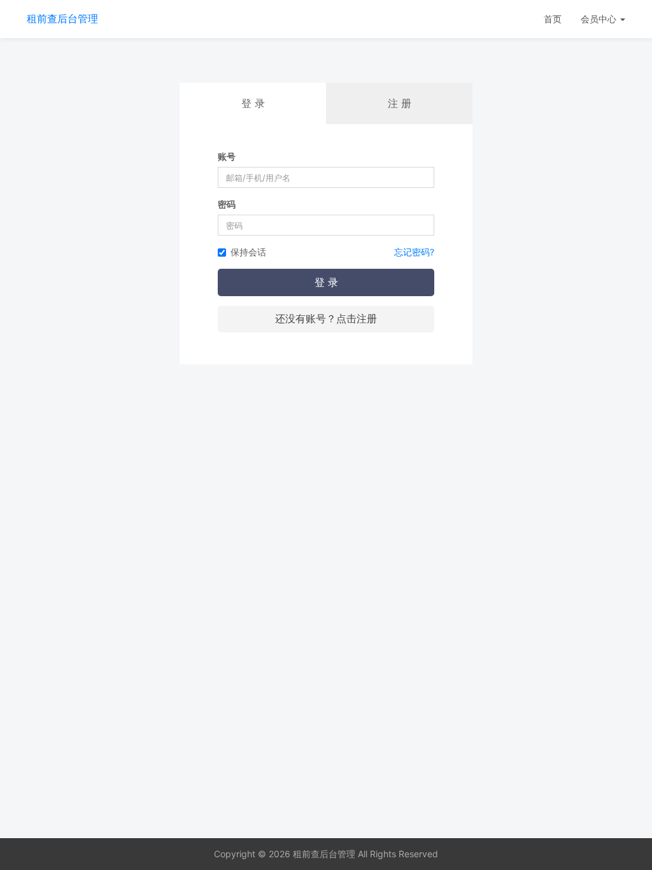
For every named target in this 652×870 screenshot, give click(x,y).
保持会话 (248, 251)
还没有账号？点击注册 (326, 318)
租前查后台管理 (62, 18)
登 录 (326, 282)
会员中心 (600, 18)
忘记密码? (414, 251)
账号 (227, 156)
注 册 (399, 103)
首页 (553, 18)
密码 (227, 204)
